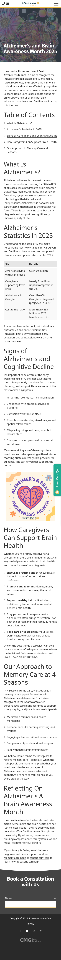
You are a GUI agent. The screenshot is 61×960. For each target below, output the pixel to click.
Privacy (30, 923)
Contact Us (7, 3)
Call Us (3, 3)
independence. (12, 203)
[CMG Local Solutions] (30, 940)
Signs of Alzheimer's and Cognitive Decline (32, 135)
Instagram (41, 931)
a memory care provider (36, 458)
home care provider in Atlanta (36, 90)
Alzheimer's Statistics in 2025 (24, 129)
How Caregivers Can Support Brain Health (32, 142)
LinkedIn (34, 931)
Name (8, 898)
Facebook (20, 931)
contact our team (39, 858)
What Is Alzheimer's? (19, 123)
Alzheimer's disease (15, 180)
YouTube (27, 931)
